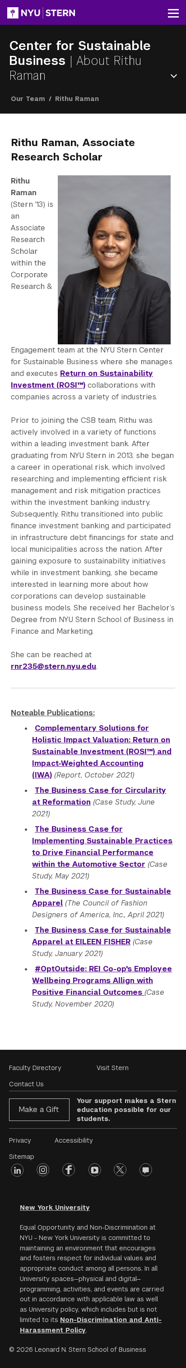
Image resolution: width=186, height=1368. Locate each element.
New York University (55, 1207)
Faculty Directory (35, 1068)
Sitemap (21, 1157)
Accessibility (74, 1140)
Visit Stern (113, 1068)
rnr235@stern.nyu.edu (53, 666)
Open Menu (175, 76)
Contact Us (26, 1084)
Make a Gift (39, 1109)
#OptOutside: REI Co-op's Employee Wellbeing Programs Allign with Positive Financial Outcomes (102, 980)
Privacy (20, 1140)
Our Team (28, 99)
